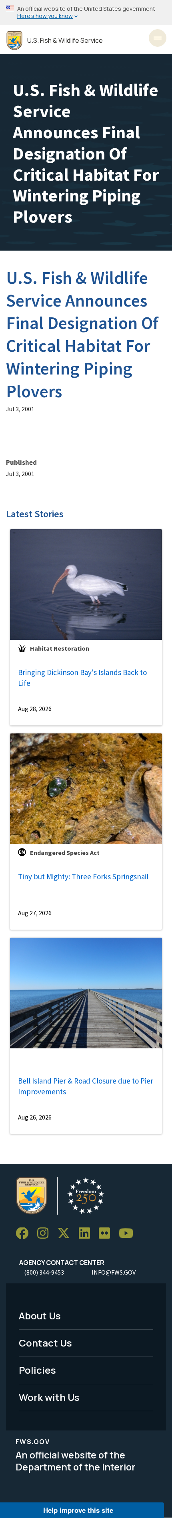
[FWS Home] (14, 40)
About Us (40, 1315)
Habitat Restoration (59, 648)
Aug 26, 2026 (35, 1117)
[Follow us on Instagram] (45, 1233)
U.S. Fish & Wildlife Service (65, 40)
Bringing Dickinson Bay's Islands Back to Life (82, 677)
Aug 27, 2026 (35, 913)
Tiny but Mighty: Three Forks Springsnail (83, 876)
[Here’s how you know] (86, 12)
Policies (37, 1370)
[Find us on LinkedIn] (87, 1233)
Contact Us (45, 1342)
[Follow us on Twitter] (66, 1233)
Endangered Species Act (65, 853)
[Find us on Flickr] (107, 1233)
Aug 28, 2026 (35, 709)
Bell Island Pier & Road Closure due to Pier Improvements (85, 1086)
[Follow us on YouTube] (129, 1233)
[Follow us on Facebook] (25, 1233)
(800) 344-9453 (44, 1272)
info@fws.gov (114, 1272)
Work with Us (49, 1397)
